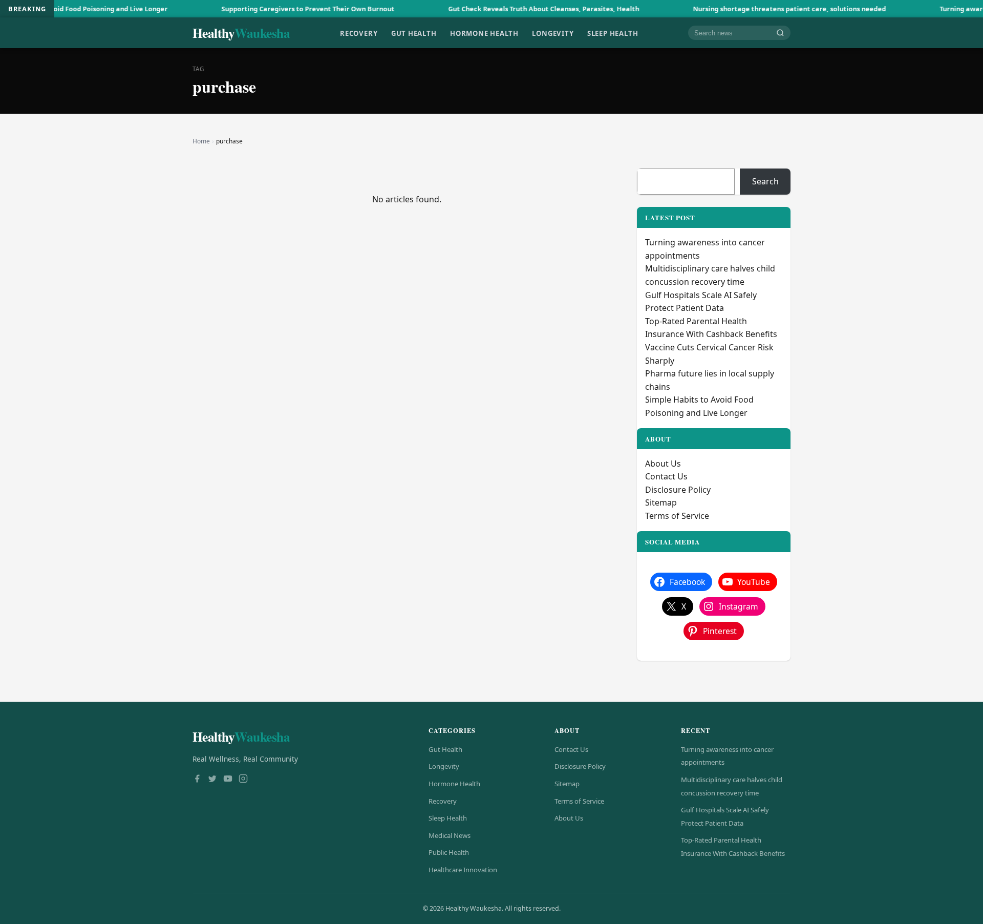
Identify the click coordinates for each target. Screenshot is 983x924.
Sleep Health (612, 32)
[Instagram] (243, 779)
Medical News (450, 835)
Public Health (449, 852)
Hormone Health (484, 32)
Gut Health (414, 32)
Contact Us (666, 476)
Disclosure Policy (678, 489)
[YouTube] (227, 779)
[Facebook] (197, 779)
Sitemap (661, 502)
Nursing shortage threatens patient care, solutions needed (757, 8)
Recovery (358, 32)
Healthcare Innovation (463, 869)
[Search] (780, 33)
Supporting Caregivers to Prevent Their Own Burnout (275, 8)
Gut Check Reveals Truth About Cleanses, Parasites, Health (511, 8)
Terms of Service (677, 515)
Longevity (552, 32)
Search (765, 181)
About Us (663, 463)
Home (201, 141)
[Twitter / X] (212, 779)
